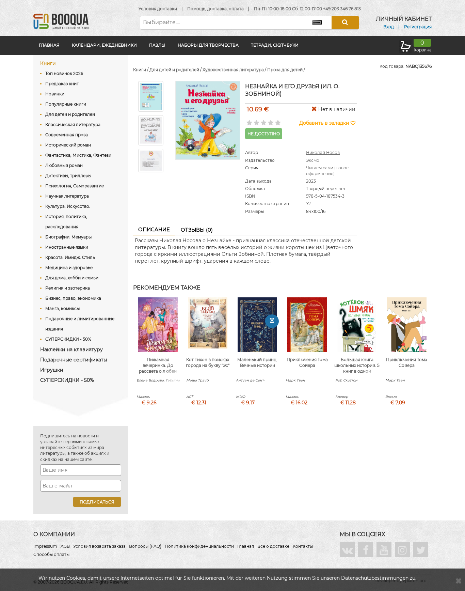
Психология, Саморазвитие (74, 185)
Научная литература (67, 196)
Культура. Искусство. (67, 206)
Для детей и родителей (70, 114)
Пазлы (157, 45)
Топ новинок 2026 (64, 73)
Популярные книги (65, 104)
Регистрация (418, 26)
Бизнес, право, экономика (73, 298)
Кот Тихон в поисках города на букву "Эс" (207, 362)
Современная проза (66, 134)
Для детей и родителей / (176, 69)
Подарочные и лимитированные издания (79, 323)
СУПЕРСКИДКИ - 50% (68, 339)
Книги (48, 63)
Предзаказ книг (62, 83)
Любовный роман (64, 165)
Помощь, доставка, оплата (215, 8)
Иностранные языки (66, 247)
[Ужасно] (248, 120)
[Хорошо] (270, 120)
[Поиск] (345, 22)
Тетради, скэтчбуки (275, 45)
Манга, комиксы (62, 308)
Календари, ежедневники (104, 45)
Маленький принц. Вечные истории (257, 362)
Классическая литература (72, 124)
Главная (49, 45)
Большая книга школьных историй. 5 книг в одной (357, 365)
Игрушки (51, 370)
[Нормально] (263, 120)
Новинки (54, 93)
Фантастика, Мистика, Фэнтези (78, 155)
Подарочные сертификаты (73, 360)
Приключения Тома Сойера (307, 362)
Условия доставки (158, 8)
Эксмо (312, 160)
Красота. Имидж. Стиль (70, 257)
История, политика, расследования (66, 221)
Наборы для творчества (208, 45)
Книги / (141, 69)
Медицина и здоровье (69, 267)
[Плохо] (255, 120)
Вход (388, 26)
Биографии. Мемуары (68, 236)
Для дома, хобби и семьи (71, 277)
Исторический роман (68, 144)
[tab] (154, 229)
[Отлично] (277, 120)
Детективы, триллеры (68, 175)
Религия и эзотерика (67, 288)
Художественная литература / (235, 69)
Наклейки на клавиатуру (71, 349)
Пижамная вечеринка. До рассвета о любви (158, 365)
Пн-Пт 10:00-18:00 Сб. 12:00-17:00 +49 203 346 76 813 (307, 8)
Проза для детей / (286, 69)
